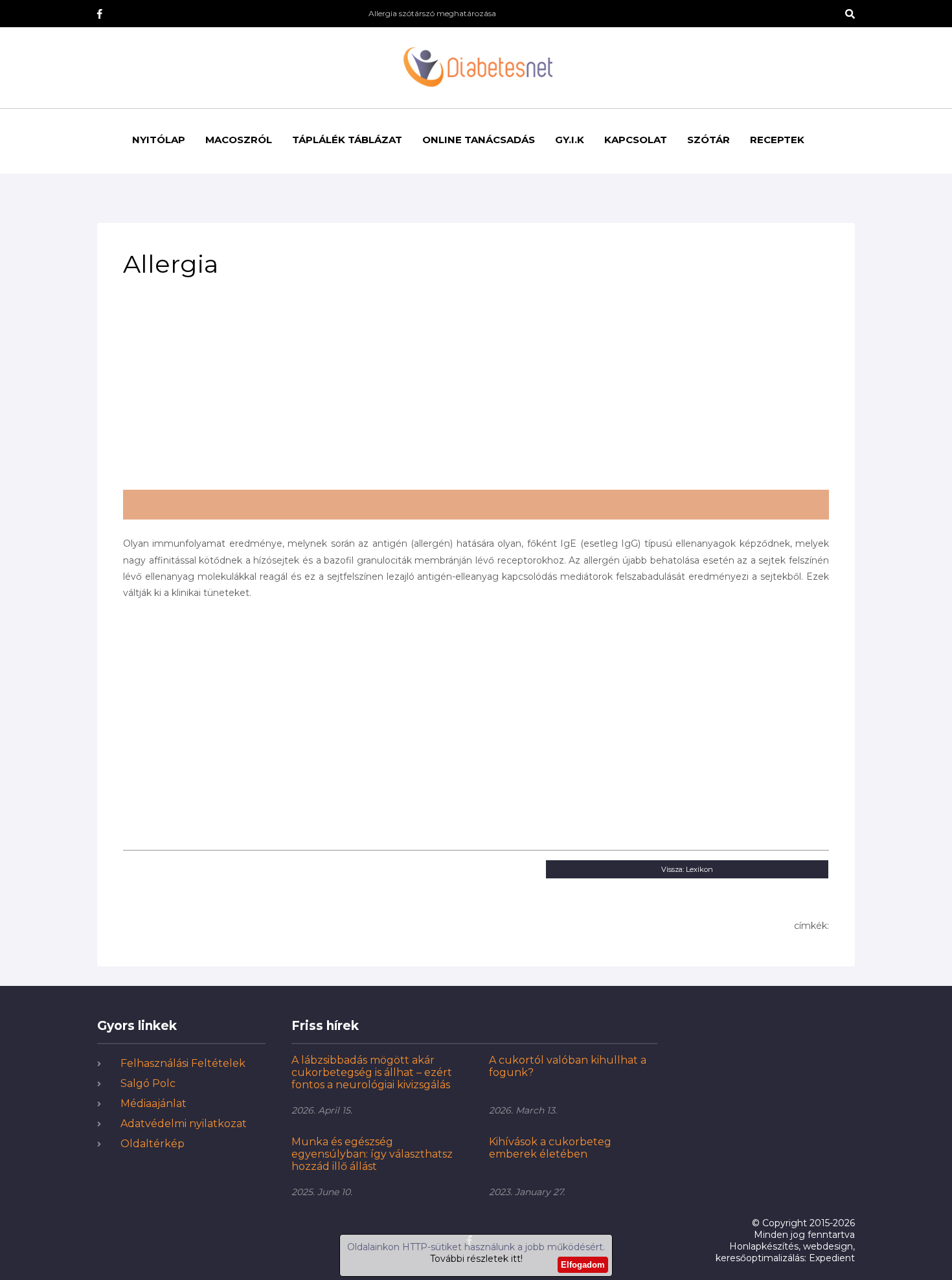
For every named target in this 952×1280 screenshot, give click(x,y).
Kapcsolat (635, 139)
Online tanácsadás (478, 139)
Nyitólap (158, 139)
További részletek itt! (476, 1258)
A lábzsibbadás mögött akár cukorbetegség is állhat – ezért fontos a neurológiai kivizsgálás (371, 1072)
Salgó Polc (148, 1083)
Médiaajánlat (153, 1103)
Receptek (777, 139)
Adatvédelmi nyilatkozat (183, 1123)
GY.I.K (569, 139)
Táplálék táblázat (347, 139)
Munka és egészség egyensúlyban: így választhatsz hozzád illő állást (372, 1154)
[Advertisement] (476, 389)
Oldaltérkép (152, 1143)
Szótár (708, 139)
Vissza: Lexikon (687, 869)
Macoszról (238, 139)
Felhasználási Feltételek (182, 1063)
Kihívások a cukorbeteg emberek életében (550, 1148)
